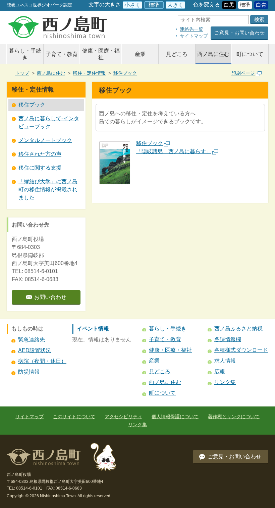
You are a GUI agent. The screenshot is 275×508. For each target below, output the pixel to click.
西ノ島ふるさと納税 (238, 328)
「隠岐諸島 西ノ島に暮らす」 (173, 151)
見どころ (176, 54)
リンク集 (225, 382)
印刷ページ (243, 73)
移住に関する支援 (39, 168)
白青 (261, 5)
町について (249, 54)
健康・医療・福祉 (101, 54)
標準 (154, 5)
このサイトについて (74, 416)
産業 (140, 54)
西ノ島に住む (213, 54)
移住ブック (125, 73)
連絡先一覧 (191, 29)
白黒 (229, 5)
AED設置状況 (34, 350)
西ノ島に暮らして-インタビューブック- (48, 122)
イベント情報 (93, 328)
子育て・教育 (62, 54)
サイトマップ (194, 36)
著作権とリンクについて (234, 416)
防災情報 (29, 372)
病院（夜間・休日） (42, 361)
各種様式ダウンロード (241, 350)
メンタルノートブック (45, 140)
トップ (22, 73)
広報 (219, 371)
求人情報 (225, 361)
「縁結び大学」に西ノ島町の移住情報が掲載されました (47, 189)
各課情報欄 (227, 339)
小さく (132, 5)
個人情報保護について (175, 416)
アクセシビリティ (123, 416)
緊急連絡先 (31, 339)
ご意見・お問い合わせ (239, 33)
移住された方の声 (39, 154)
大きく (175, 5)
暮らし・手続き (25, 54)
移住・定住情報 (89, 73)
